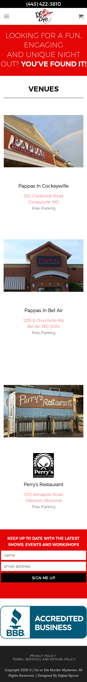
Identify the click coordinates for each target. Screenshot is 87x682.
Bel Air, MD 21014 (44, 326)
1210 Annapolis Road (43, 494)
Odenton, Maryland (44, 500)
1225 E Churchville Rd (43, 320)
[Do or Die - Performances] (43, 16)
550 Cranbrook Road (43, 196)
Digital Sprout (68, 675)
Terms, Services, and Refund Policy (44, 659)
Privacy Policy (43, 656)
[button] (7, 16)
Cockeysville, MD (43, 202)
